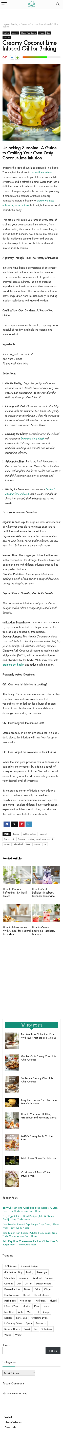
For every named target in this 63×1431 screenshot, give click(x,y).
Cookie (49, 1277)
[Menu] (4, 4)
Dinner (27, 1289)
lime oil (37, 844)
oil (45, 844)
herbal (26, 1295)
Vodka (7, 1334)
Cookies (8, 1283)
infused (7, 844)
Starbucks (41, 1323)
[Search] (58, 4)
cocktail (37, 1277)
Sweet (27, 1329)
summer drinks (12, 1329)
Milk (20, 1312)
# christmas (10, 1266)
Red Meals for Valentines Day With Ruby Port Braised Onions (38, 1036)
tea (35, 1329)
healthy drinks (11, 1295)
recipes (8, 1317)
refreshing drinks (13, 1323)
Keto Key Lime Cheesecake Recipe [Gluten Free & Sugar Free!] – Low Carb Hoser (30, 1242)
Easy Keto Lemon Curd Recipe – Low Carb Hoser (39, 1101)
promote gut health (13, 664)
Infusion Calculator (13, 1421)
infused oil (18, 844)
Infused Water (11, 1306)
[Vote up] (17, 57)
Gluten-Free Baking (28, 33)
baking (16, 834)
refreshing (21, 1317)
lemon (46, 1306)
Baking (14, 24)
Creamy (21, 839)
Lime (48, 33)
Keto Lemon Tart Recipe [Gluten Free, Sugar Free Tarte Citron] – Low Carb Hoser (30, 1234)
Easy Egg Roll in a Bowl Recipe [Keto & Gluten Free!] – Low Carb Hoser (28, 1217)
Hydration (40, 1300)
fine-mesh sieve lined (32, 438)
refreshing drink (39, 1317)
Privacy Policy (11, 1426)
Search (6, 1345)
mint (29, 1312)
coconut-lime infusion (41, 172)
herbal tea (10, 1300)
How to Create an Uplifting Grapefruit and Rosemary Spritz (38, 1115)
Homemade (25, 1300)
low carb (9, 1312)
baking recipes (29, 834)
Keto (36, 1306)
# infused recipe (29, 1266)
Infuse (41, 33)
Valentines (46, 1329)
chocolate (9, 1277)
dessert (28, 1283)
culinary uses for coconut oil (41, 839)
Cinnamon (24, 1277)
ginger (47, 1289)
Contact (8, 1416)
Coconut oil (9, 839)
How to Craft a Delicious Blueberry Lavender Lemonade (43, 892)
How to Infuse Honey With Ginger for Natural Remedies (17, 931)
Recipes (7, 37)
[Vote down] (12, 57)
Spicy (29, 1323)
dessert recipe (43, 1283)
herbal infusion (41, 1295)
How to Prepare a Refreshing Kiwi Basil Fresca (15, 892)
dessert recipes (12, 1289)
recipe (46, 1312)
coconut (15, 33)
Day (19, 1283)
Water (18, 1334)
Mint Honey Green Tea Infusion (38, 1158)
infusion (26, 1306)
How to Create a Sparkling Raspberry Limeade (43, 931)
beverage (42, 1272)
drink (37, 1289)
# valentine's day (13, 1272)
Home (6, 24)
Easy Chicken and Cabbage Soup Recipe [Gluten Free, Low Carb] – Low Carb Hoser (30, 1209)
